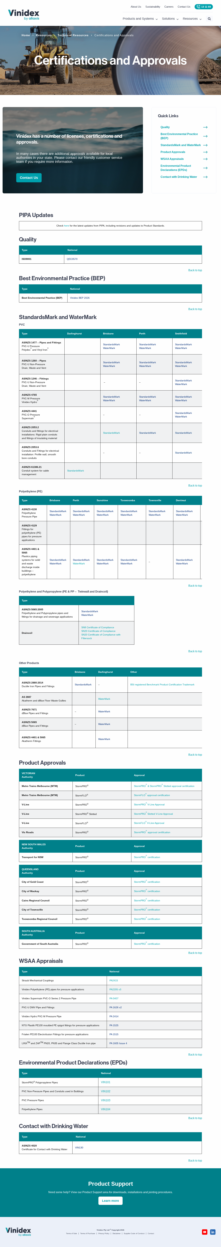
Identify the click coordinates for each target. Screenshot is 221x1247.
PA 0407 (113, 998)
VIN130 (79, 1147)
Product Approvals (173, 152)
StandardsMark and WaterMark (181, 145)
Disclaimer (117, 1233)
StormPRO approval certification (152, 832)
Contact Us (184, 6)
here (66, 225)
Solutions (168, 18)
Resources (190, 18)
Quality (165, 127)
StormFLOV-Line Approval (149, 823)
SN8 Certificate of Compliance (97, 627)
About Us (136, 6)
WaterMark (109, 348)
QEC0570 (72, 259)
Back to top (195, 270)
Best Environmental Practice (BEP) (179, 136)
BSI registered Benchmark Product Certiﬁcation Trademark (162, 684)
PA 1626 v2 (115, 1007)
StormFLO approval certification (152, 795)
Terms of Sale (71, 1233)
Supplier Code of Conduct (134, 1233)
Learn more (110, 1200)
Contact (151, 1233)
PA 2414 (113, 1016)
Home (26, 35)
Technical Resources (73, 35)
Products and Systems (138, 18)
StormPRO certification (147, 857)
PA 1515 (113, 1034)
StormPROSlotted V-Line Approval (153, 813)
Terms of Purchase (87, 1233)
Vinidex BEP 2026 (80, 297)
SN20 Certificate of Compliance (98, 631)
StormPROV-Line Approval (149, 804)
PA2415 (113, 980)
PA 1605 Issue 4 (118, 1043)
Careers (169, 6)
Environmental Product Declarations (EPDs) (176, 167)
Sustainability (152, 6)
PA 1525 (113, 1025)
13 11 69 (206, 6)
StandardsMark (111, 344)
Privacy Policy (103, 1233)
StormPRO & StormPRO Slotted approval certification (164, 786)
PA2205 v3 (115, 989)
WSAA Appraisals (172, 158)
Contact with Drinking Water (179, 176)
